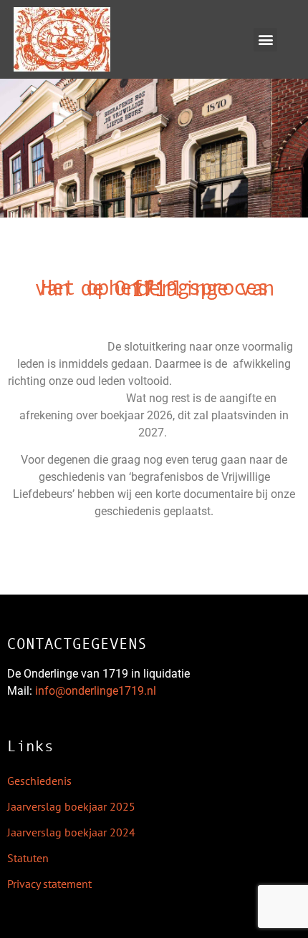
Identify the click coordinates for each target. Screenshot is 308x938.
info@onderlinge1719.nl (95, 691)
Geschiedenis (39, 780)
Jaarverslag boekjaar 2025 (71, 806)
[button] (265, 40)
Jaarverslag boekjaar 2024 (71, 832)
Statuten (28, 858)
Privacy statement (49, 883)
